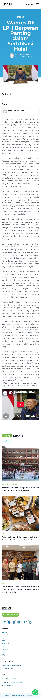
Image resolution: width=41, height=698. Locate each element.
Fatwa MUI (5, 649)
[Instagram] (4, 622)
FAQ (3, 646)
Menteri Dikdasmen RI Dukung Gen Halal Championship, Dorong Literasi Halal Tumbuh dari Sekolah (20, 589)
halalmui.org (8, 685)
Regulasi (4, 652)
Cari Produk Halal (12, 614)
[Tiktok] (30, 622)
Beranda (4, 632)
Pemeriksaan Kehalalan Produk (12, 665)
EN (32, 4)
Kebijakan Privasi (7, 655)
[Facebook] (9, 622)
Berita (4, 534)
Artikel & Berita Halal (10, 484)
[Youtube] (19, 622)
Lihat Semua (7, 441)
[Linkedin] (14, 622)
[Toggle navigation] (37, 4)
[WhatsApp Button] (35, 692)
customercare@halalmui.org (13, 682)
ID (27, 4)
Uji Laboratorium (7, 668)
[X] (25, 622)
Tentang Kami (6, 635)
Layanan (4, 638)
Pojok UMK (5, 643)
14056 (14, 679)
